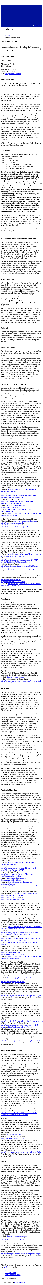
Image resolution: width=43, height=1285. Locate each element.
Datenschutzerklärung (13, 1275)
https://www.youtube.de (15, 1134)
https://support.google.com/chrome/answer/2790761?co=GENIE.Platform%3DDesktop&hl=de (19, 561)
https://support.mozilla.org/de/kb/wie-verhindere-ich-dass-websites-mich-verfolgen (21, 555)
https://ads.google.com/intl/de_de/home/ (21, 978)
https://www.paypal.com (15, 677)
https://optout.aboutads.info (10, 525)
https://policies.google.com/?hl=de (13, 982)
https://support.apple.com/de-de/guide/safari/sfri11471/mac (14, 506)
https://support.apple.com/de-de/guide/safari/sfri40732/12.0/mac (13, 581)
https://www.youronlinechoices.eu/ (25, 521)
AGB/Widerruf (10, 1273)
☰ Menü (7, 29)
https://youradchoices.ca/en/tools (12, 523)
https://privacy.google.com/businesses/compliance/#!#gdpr (21, 996)
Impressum (9, 1271)
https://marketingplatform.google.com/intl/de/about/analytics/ (22, 1021)
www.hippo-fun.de (20, 1282)
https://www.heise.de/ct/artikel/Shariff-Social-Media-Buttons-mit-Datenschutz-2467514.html (19, 1114)
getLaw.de (7, 1267)
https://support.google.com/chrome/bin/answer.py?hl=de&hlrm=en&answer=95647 (18, 496)
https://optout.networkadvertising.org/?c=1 (15, 527)
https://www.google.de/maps (17, 1236)
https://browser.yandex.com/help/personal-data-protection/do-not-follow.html (21, 585)
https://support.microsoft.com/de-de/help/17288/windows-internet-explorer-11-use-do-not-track (21, 567)
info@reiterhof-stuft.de (13, 74)
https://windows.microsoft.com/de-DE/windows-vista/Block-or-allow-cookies (18, 502)
